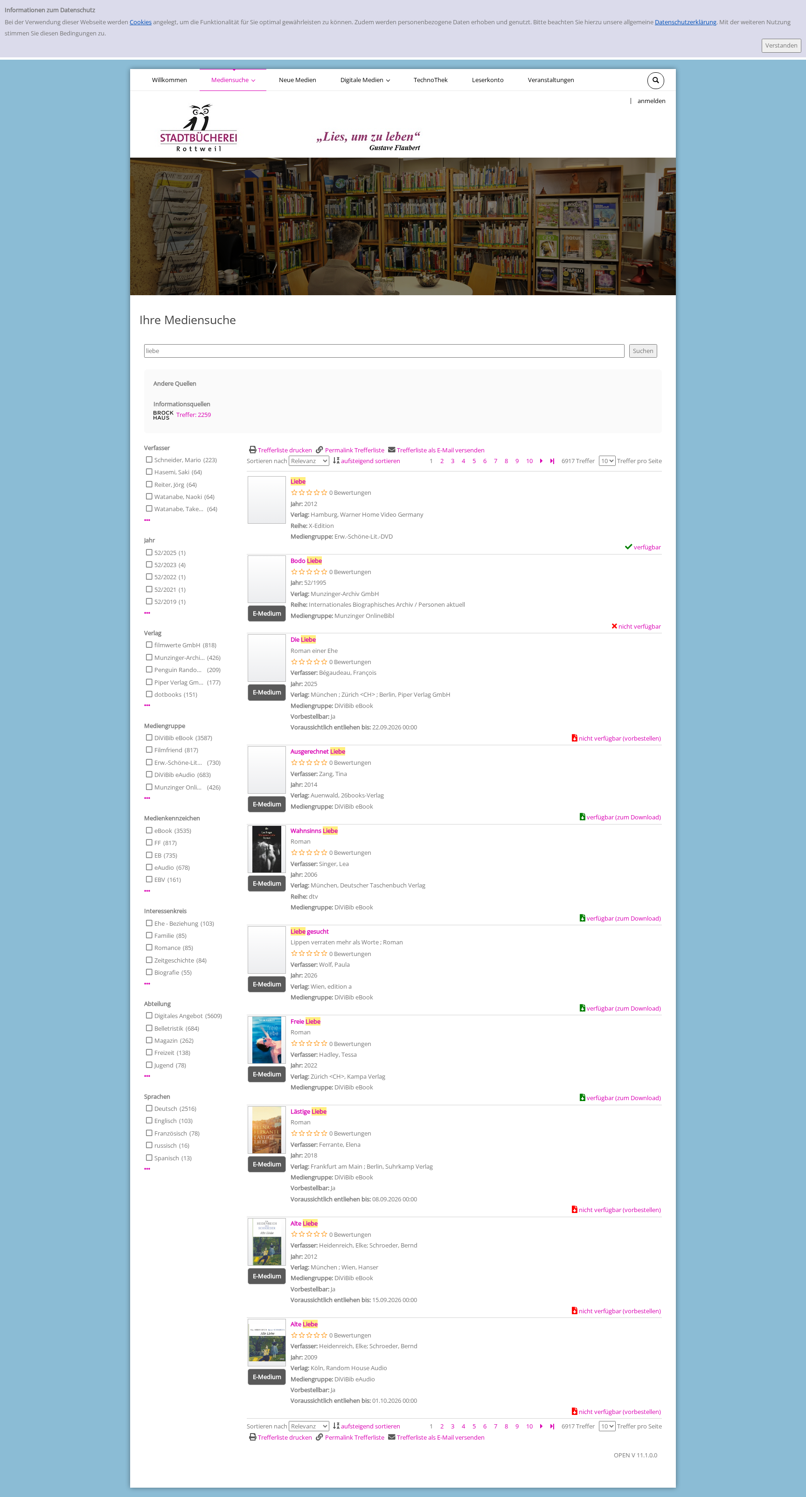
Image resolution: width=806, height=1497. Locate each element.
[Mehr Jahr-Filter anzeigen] (147, 613)
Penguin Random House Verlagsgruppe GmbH (179, 669)
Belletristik (168, 1028)
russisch (165, 1145)
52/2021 (165, 589)
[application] (233, 79)
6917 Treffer (578, 461)
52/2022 (165, 577)
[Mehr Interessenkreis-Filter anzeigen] (147, 984)
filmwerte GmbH (177, 645)
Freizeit (164, 1052)
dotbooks (167, 694)
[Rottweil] (287, 123)
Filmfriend (168, 750)
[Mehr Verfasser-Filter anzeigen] (147, 520)
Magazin (166, 1040)
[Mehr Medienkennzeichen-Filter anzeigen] (147, 891)
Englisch (165, 1120)
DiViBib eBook (173, 738)
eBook (163, 830)
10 (529, 461)
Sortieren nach (267, 461)
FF (157, 843)
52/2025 (165, 552)
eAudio (164, 867)
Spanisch (166, 1158)
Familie (164, 935)
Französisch (170, 1133)
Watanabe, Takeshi (179, 509)
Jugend (164, 1065)
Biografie (166, 972)
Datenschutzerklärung (685, 22)
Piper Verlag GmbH (179, 682)
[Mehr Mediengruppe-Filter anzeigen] (147, 798)
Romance (167, 947)
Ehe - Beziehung (176, 923)
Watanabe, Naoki (178, 496)
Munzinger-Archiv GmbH (179, 657)
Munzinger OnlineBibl (179, 787)
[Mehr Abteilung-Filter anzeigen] (147, 1076)
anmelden (652, 101)
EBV (159, 879)
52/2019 (165, 601)
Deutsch (165, 1108)
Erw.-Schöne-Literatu (179, 762)
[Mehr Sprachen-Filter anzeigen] (147, 1169)
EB (157, 855)
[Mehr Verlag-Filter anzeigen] (147, 705)
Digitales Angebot (178, 1016)
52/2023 (165, 565)
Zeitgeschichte (174, 960)
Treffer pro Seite (639, 461)
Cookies (141, 22)
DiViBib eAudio (174, 774)
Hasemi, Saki (171, 472)
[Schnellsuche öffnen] (655, 80)
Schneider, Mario (177, 460)
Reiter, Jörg (169, 484)
